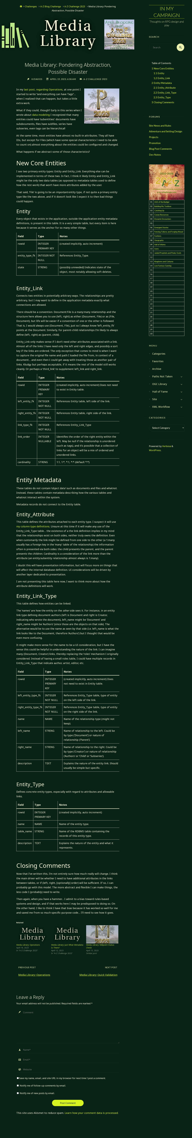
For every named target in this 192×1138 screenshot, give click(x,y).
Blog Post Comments (160, 148)
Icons (156, 249)
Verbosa (166, 446)
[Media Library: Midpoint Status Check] (102, 934)
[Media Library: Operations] (32, 934)
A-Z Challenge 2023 (74, 6)
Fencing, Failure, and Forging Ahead (168, 232)
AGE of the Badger (162, 202)
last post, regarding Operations (43, 89)
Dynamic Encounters (162, 219)
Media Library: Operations (28, 944)
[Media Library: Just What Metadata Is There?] (67, 934)
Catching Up (159, 210)
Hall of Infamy (160, 244)
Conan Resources (161, 215)
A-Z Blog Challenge (50, 6)
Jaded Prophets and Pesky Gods (167, 253)
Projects (153, 137)
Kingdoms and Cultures (163, 261)
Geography (159, 240)
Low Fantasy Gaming (162, 266)
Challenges (31, 6)
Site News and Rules (160, 125)
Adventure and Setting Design (165, 131)
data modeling (41, 114)
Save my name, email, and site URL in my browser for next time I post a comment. (62, 1078)
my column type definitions (32, 526)
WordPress (155, 450)
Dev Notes (155, 154)
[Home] (21, 6)
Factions (157, 236)
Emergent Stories (161, 227)
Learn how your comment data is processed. (91, 1113)
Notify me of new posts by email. (37, 1093)
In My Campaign (166, 11)
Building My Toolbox (162, 206)
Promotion (155, 143)
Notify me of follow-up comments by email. (43, 1085)
